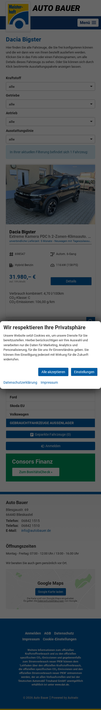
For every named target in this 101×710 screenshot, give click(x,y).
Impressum (49, 382)
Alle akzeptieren (53, 372)
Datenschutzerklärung (20, 382)
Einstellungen (84, 372)
